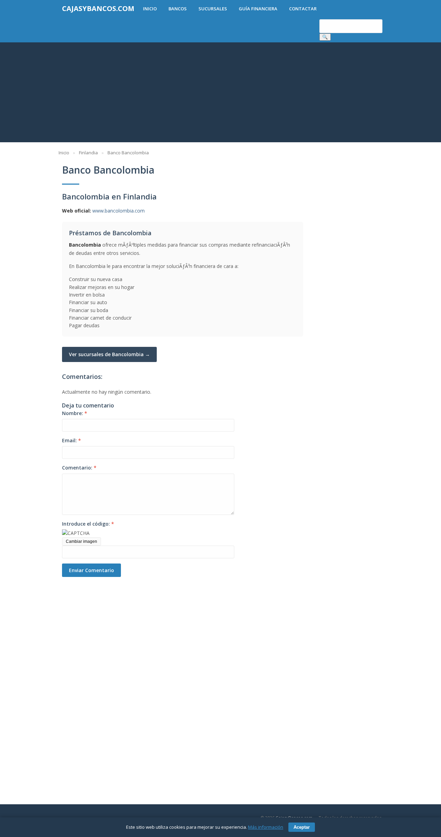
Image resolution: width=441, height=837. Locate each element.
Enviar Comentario (91, 570)
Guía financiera (258, 9)
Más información (265, 827)
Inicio (150, 9)
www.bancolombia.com (118, 210)
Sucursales (212, 9)
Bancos (177, 9)
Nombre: (74, 413)
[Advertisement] (220, 94)
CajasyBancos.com (98, 8)
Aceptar (302, 827)
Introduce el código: (88, 523)
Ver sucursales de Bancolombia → (109, 354)
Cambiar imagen (81, 541)
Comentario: (79, 467)
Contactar (303, 9)
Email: (71, 440)
